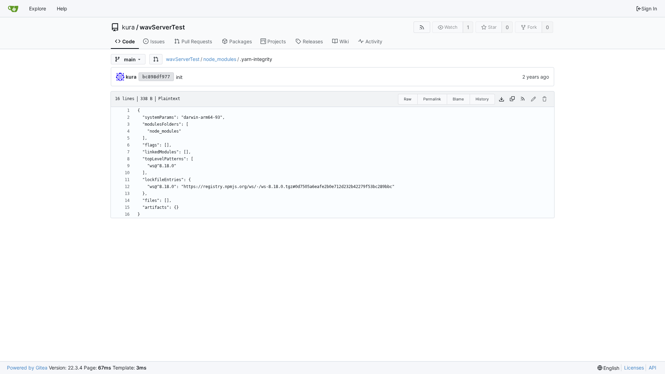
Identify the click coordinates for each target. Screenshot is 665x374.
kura (128, 27)
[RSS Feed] (422, 27)
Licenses (634, 368)
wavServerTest (162, 27)
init (179, 77)
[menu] (608, 368)
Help (62, 8)
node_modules (219, 59)
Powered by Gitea (27, 368)
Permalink (432, 99)
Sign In (649, 8)
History (482, 99)
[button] (155, 59)
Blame (458, 99)
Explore (37, 8)
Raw (407, 99)
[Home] (13, 8)
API (652, 368)
